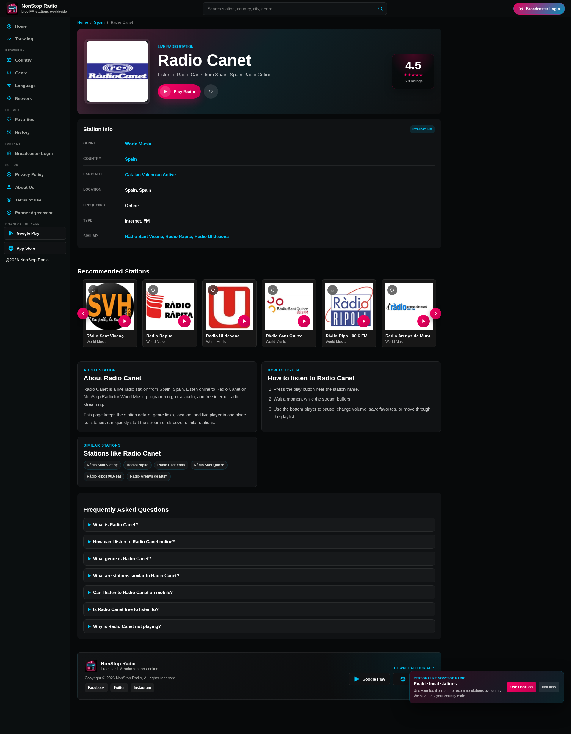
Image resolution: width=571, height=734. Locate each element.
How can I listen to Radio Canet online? (134, 541)
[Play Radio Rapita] (184, 321)
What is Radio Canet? (115, 524)
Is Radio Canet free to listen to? (126, 609)
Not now (549, 687)
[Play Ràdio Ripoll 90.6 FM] (363, 321)
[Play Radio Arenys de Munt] (423, 321)
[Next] (435, 313)
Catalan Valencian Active (150, 174)
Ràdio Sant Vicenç (144, 236)
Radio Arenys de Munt (407, 335)
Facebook (96, 688)
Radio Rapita (178, 236)
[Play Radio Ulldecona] (244, 321)
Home (82, 22)
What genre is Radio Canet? (122, 558)
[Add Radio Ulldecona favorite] (213, 290)
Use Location (521, 687)
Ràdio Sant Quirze (284, 335)
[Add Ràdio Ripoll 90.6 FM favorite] (332, 290)
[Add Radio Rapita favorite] (153, 290)
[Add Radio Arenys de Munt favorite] (392, 290)
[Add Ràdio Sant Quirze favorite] (273, 290)
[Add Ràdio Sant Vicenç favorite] (93, 290)
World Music (138, 143)
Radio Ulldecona (211, 236)
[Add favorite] (211, 91)
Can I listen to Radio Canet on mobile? (133, 592)
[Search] (380, 8)
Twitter (119, 688)
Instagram (142, 688)
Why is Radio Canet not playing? (127, 626)
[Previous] (83, 313)
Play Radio (184, 91)
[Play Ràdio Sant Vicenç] (124, 321)
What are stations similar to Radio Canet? (136, 575)
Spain (99, 22)
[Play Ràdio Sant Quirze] (304, 321)
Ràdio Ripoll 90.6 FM (347, 335)
